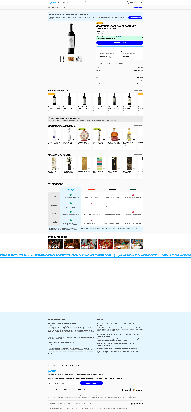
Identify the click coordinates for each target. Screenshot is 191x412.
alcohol (138, 328)
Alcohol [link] (54, 365)
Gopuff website (116, 329)
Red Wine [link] (64, 365)
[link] (53, 3)
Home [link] (49, 365)
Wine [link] (59, 365)
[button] (140, 2)
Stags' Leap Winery (107, 26)
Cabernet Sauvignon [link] (74, 365)
